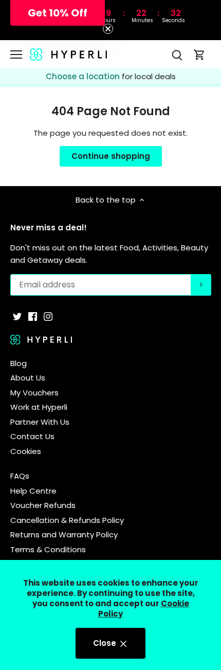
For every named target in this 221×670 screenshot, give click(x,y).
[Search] (176, 54)
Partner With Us (39, 422)
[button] (57, 13)
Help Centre (33, 490)
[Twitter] (17, 316)
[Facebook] (32, 316)
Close (105, 643)
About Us (27, 377)
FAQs (19, 475)
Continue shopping (110, 156)
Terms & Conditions (48, 549)
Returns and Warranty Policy (64, 534)
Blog (18, 363)
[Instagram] (48, 316)
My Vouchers (34, 392)
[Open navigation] (16, 54)
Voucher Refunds (43, 505)
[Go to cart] (199, 54)
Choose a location (84, 76)
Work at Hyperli (38, 407)
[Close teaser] (108, 29)
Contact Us (32, 436)
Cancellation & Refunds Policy (67, 520)
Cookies (25, 451)
